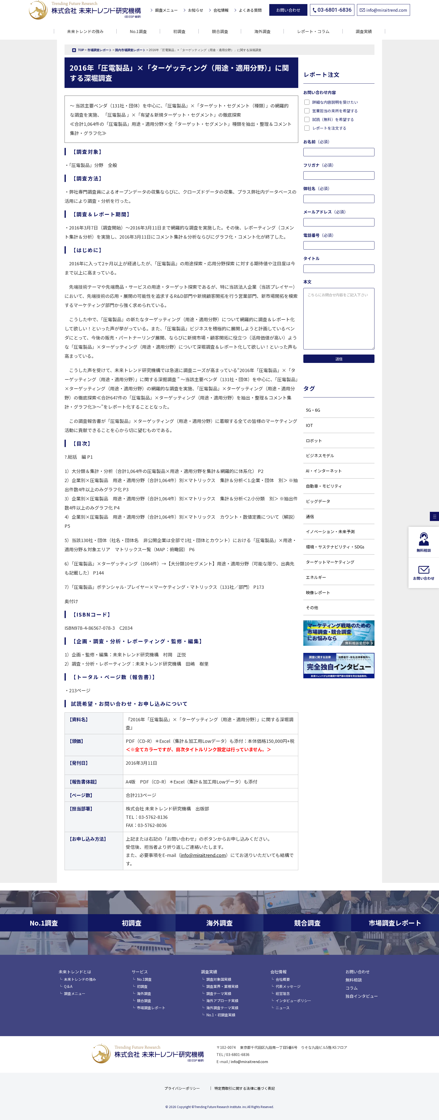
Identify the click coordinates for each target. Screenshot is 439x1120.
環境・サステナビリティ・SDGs (335, 547)
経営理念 (283, 993)
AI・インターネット (324, 471)
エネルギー (316, 577)
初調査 (179, 31)
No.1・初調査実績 (220, 1014)
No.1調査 (138, 31)
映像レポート (318, 592)
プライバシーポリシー (182, 1088)
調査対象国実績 (218, 979)
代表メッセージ (288, 986)
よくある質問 (250, 10)
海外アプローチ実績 (222, 1000)
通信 (310, 516)
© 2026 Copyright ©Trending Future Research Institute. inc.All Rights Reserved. (219, 1106)
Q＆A (68, 986)
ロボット (314, 440)
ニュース (283, 1007)
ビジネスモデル (320, 455)
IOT (309, 425)
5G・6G (313, 410)
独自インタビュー (362, 996)
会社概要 (283, 979)
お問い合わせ (288, 10)
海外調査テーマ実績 (222, 1007)
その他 (312, 607)
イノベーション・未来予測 (330, 531)
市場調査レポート (151, 1007)
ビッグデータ (318, 501)
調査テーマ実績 (218, 993)
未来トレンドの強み (85, 31)
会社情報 (221, 10)
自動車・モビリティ (324, 486)
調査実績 (209, 972)
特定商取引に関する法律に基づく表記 (244, 1088)
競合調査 (220, 31)
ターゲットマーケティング (330, 562)
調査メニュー (166, 10)
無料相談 (354, 980)
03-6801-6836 (335, 10)
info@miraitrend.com (386, 10)
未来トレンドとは (75, 972)
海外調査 (262, 31)
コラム (352, 988)
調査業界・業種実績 (222, 986)
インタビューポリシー (293, 1000)
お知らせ (195, 10)
